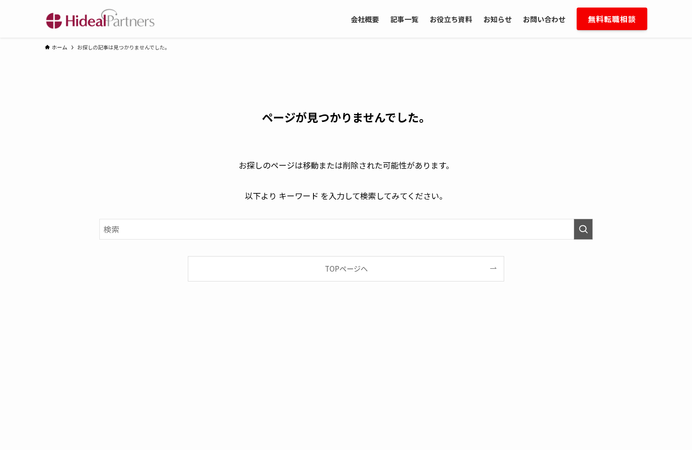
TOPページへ (346, 268)
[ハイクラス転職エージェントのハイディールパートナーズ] (100, 19)
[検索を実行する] (583, 229)
